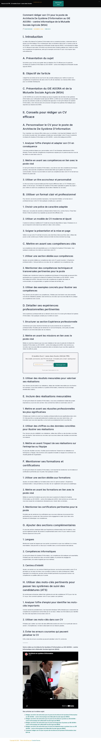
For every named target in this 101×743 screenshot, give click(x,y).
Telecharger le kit (60, 364)
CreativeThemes (36, 740)
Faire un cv (47, 29)
